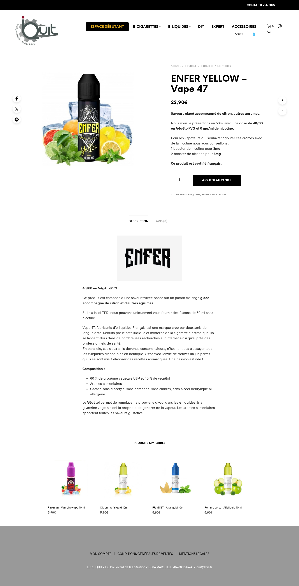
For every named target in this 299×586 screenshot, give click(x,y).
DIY (201, 27)
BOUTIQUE (191, 66)
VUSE (239, 34)
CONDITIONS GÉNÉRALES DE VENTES (145, 554)
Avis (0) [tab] (161, 221)
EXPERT (217, 27)
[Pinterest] (16, 119)
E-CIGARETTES (145, 27)
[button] (270, 26)
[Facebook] (16, 98)
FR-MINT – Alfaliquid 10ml (168, 507)
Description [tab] (138, 221)
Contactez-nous (261, 5)
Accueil (176, 66)
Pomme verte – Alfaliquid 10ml (223, 507)
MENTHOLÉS (224, 66)
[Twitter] (16, 109)
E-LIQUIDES (178, 27)
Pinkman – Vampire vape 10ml (66, 507)
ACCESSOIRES (244, 27)
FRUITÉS (206, 195)
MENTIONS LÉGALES (194, 554)
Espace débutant (107, 27)
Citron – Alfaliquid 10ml (114, 507)
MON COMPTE (100, 554)
